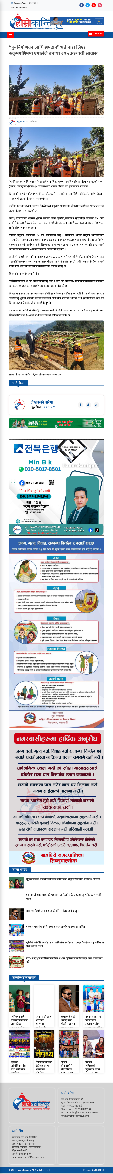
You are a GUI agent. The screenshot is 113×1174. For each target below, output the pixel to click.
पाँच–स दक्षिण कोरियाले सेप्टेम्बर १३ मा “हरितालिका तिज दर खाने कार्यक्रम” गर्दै (64, 960)
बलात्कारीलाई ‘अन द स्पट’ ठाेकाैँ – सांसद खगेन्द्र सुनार (53, 911)
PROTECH (99, 1170)
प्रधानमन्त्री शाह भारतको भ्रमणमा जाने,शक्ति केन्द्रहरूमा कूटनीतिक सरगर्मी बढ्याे (63, 897)
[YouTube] (94, 5)
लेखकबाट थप (49, 407)
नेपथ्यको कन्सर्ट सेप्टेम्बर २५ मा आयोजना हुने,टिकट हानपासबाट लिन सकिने (44, 1071)
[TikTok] (88, 405)
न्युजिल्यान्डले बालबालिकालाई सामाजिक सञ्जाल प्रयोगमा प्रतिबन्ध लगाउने (63, 879)
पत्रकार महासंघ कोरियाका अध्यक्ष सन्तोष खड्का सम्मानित (55, 926)
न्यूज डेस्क (21, 121)
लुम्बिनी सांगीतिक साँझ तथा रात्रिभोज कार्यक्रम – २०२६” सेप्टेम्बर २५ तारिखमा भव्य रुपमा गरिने (65, 944)
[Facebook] (81, 5)
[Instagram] (100, 5)
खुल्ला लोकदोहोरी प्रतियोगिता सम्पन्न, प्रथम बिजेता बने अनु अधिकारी (68, 1071)
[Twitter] (87, 5)
